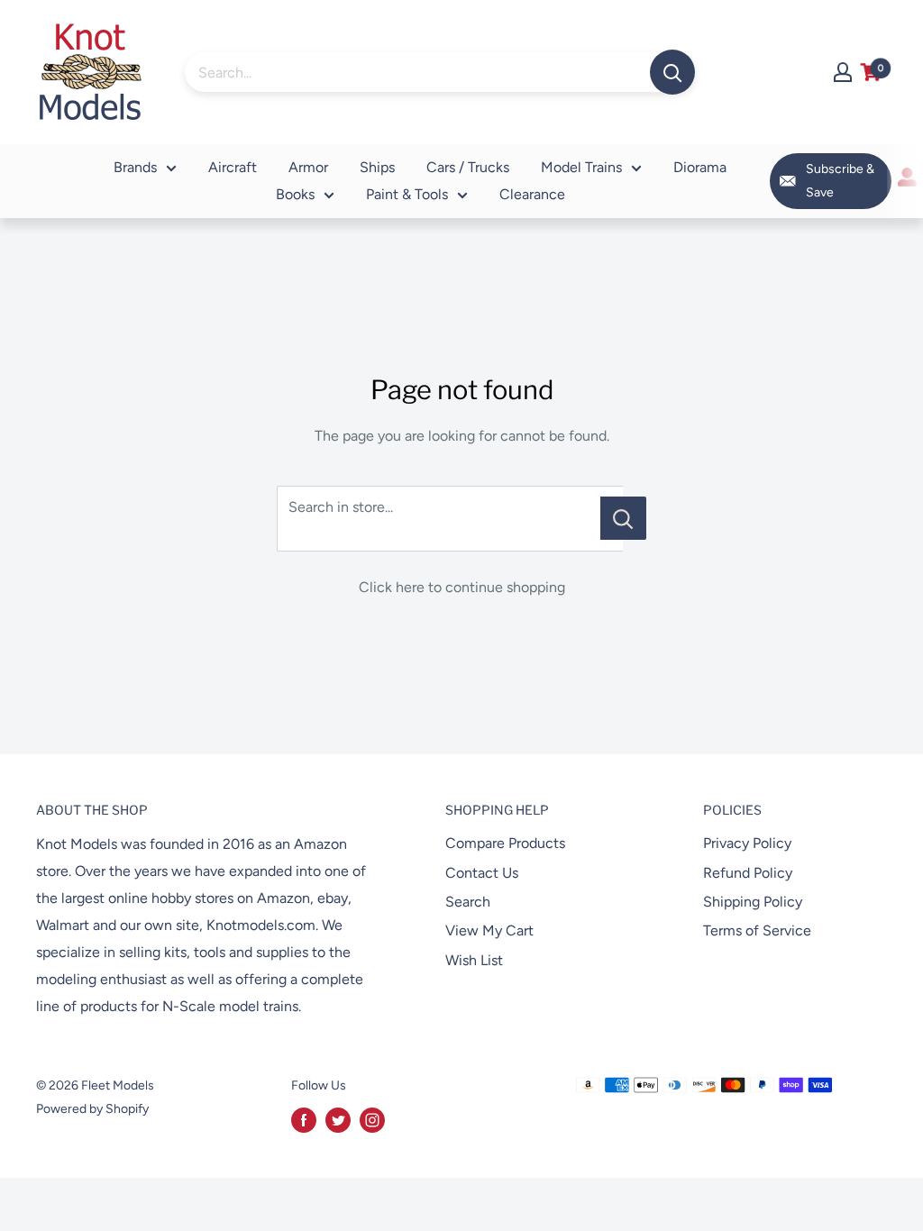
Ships (377, 167)
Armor (308, 167)
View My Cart (489, 930)
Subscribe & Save (840, 180)
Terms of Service (757, 930)
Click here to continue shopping (462, 587)
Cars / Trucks (467, 167)
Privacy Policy (747, 843)
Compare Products (505, 843)
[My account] (843, 72)
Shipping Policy (752, 901)
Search (467, 901)
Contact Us (481, 872)
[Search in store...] (623, 518)
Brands (135, 167)
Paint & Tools (407, 194)
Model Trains (581, 167)
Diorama (700, 167)
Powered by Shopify (92, 1109)
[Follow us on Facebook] (303, 1120)
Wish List (474, 960)
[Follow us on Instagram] (372, 1120)
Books (295, 194)
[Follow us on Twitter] (338, 1120)
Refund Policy (747, 872)
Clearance (532, 194)
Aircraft (232, 167)
